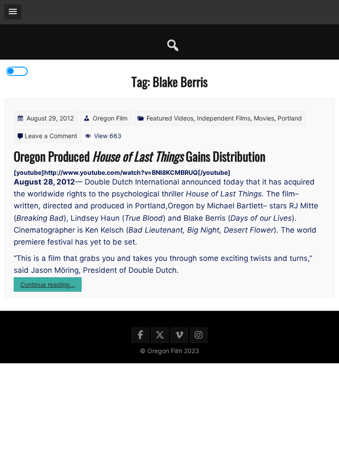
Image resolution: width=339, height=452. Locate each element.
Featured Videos (170, 118)
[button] (12, 11)
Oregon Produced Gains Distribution (139, 156)
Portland (290, 118)
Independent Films (223, 118)
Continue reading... (51, 286)
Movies (264, 118)
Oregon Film (110, 118)
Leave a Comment (51, 135)
